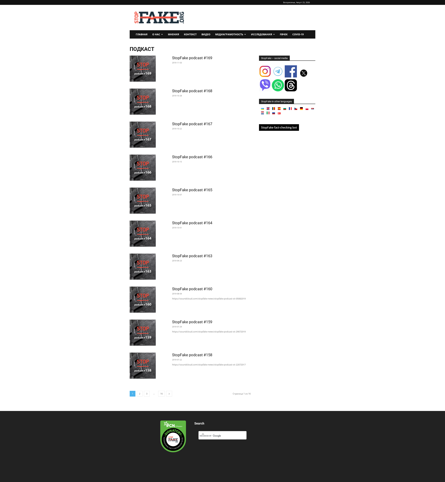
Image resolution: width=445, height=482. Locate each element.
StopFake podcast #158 (192, 355)
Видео (205, 34)
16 (161, 393)
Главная (141, 34)
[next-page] (169, 394)
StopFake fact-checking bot (279, 127)
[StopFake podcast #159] (143, 333)
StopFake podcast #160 (192, 289)
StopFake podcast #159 (192, 322)
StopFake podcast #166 (192, 157)
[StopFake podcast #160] (143, 300)
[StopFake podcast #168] (143, 102)
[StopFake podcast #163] (143, 267)
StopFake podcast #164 (192, 223)
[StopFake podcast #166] (143, 168)
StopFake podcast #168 (192, 91)
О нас (156, 34)
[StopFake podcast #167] (143, 135)
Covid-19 (298, 34)
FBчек (284, 34)
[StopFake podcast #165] (143, 201)
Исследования (261, 34)
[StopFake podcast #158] (143, 366)
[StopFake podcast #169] (143, 69)
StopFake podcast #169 (192, 58)
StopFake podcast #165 (192, 190)
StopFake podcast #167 (192, 124)
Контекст (190, 34)
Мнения (173, 34)
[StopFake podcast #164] (143, 234)
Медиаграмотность (229, 34)
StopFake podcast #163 (192, 256)
